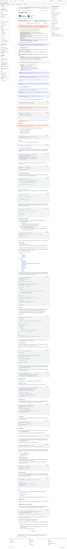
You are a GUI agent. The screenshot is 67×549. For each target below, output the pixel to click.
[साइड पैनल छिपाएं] (8, 547)
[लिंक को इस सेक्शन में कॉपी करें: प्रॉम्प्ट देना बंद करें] (24, 416)
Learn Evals (13, 4)
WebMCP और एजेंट (9, 4)
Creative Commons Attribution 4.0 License (33, 534)
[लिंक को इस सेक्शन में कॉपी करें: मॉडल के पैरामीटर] (23, 123)
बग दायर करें (11, 541)
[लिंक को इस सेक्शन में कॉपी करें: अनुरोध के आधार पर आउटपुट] (27, 383)
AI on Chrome (24, 10)
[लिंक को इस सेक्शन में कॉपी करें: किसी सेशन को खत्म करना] (26, 472)
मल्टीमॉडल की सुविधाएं (24, 220)
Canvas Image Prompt (30, 250)
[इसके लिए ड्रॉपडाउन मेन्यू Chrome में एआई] (28, 4)
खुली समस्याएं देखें (11, 542)
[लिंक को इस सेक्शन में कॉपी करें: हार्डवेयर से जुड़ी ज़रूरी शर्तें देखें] (28, 47)
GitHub (19, 23)
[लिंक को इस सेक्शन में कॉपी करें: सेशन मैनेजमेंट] (24, 428)
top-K (25, 129)
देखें (39, 23)
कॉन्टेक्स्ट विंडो (42, 365)
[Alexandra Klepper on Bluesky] (31, 16)
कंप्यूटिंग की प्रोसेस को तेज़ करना (19, 4)
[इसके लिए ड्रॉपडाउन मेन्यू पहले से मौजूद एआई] (5, 4)
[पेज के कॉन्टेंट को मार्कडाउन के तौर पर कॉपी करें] (30, 12)
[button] (4, 23)
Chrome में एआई (25, 4)
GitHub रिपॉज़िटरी (42, 26)
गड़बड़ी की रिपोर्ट (39, 524)
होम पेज (19, 10)
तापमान (28, 132)
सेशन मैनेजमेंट (43, 501)
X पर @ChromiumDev (50, 541)
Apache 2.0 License (45, 534)
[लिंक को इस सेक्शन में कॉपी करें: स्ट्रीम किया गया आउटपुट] (25, 399)
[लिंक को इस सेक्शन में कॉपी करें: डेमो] (20, 489)
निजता (12, 547)
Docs (21, 10)
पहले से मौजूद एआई (3, 4)
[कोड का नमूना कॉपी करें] (47, 101)
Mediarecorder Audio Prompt (35, 249)
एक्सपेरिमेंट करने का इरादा (46, 23)
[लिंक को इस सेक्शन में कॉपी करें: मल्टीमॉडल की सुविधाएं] (25, 242)
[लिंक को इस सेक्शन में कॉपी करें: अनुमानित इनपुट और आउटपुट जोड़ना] (29, 218)
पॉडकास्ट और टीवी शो (31, 544)
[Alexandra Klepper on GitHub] (30, 16)
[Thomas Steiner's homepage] (25, 16)
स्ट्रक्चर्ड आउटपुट (27, 345)
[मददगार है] (46, 10)
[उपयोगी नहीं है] (47, 10)
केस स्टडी (30, 542)
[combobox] (52, 0)
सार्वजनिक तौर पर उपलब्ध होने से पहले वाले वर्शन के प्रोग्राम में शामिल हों (27, 528)
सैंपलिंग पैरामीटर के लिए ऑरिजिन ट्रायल (30, 23)
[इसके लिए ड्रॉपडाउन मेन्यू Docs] (13, 0)
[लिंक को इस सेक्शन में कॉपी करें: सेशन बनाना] (22, 140)
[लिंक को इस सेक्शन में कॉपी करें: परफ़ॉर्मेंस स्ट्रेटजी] (24, 499)
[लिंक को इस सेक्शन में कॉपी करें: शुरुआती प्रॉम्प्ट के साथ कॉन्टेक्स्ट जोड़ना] (29, 173)
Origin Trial (43, 25)
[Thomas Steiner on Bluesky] (24, 16)
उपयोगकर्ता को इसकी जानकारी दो (44, 120)
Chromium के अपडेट (31, 541)
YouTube (49, 542)
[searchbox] (5, 6)
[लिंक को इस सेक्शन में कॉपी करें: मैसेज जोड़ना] (22, 307)
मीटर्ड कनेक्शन (24, 72)
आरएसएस (49, 544)
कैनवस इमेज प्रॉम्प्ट (22, 495)
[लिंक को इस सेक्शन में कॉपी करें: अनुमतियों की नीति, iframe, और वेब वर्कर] (32, 504)
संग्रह (29, 543)
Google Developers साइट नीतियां (27, 535)
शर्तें (10, 547)
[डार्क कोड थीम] (46, 101)
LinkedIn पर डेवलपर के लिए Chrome (51, 543)
